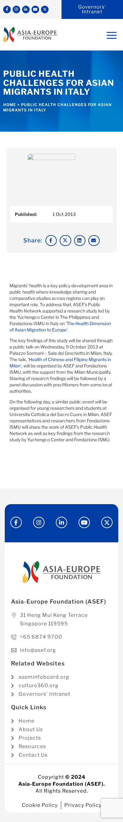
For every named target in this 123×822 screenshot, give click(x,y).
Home (9, 104)
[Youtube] (35, 9)
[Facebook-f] (7, 9)
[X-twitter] (45, 9)
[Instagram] (16, 9)
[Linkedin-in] (26, 9)
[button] (51, 240)
